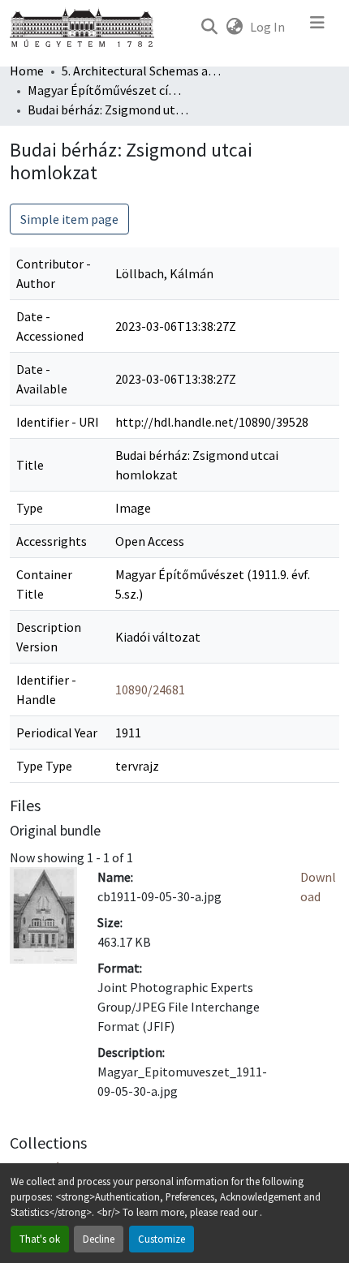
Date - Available (41, 379)
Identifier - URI (57, 422)
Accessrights (51, 541)
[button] (209, 27)
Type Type (44, 766)
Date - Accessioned (50, 326)
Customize (161, 1238)
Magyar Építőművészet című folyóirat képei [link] (109, 90)
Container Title (44, 584)
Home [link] (27, 70)
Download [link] (318, 886)
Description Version (48, 637)
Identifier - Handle (46, 689)
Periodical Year (56, 732)
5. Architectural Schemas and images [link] (143, 70)
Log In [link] (267, 27)
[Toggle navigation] (317, 26)
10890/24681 (150, 689)
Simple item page (69, 219)
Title (30, 465)
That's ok (39, 1238)
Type (29, 508)
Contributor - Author (53, 273)
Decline (98, 1238)
